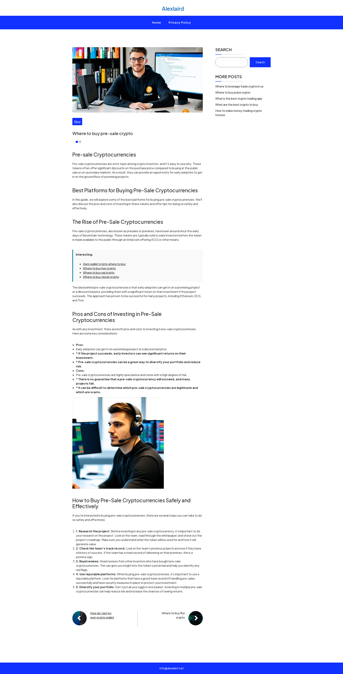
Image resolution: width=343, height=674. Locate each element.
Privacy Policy (180, 22)
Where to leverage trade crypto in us (239, 86)
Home (156, 22)
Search (223, 49)
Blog (77, 121)
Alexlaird (173, 8)
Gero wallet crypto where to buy (104, 264)
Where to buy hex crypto (99, 268)
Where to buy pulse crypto (232, 92)
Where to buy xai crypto (99, 272)
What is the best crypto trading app (238, 98)
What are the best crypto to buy (236, 104)
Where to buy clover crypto (101, 277)
